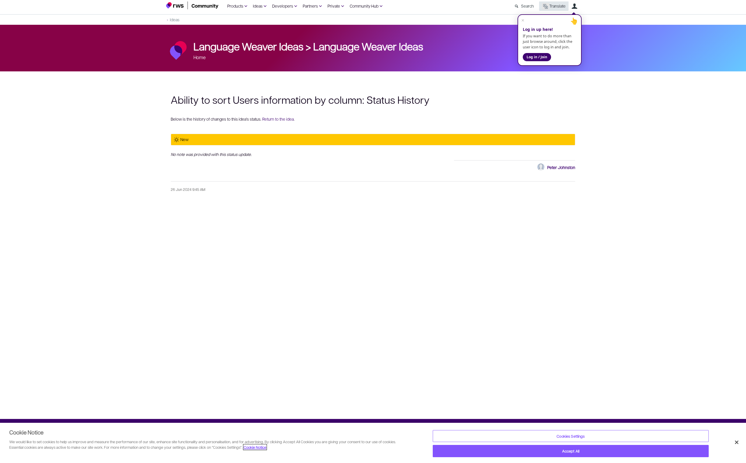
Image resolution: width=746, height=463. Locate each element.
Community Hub (364, 5)
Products (235, 5)
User (574, 6)
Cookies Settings (571, 436)
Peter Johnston (561, 167)
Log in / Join (537, 56)
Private (334, 5)
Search (527, 5)
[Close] (736, 442)
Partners (310, 5)
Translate (557, 5)
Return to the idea (278, 119)
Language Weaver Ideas (368, 46)
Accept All (570, 450)
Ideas (258, 5)
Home (199, 57)
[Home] (192, 5)
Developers (282, 5)
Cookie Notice (255, 447)
